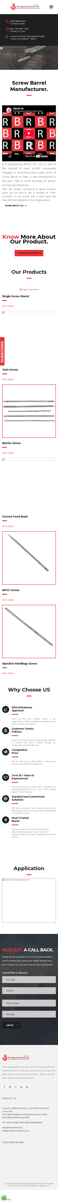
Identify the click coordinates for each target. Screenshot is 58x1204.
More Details (8, 306)
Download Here (28, 253)
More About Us (14, 205)
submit (10, 1025)
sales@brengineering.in (12, 1127)
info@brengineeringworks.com (15, 1131)
